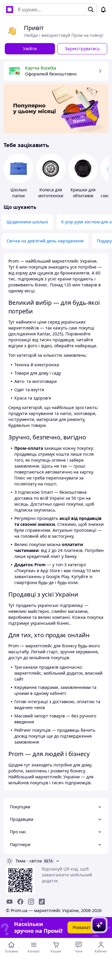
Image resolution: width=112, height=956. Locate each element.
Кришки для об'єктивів (83, 192)
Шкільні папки (18, 192)
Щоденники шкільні (27, 222)
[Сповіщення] (103, 9)
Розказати (83, 927)
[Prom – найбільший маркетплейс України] (9, 9)
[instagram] (31, 901)
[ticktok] (41, 901)
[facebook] (20, 901)
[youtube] (9, 901)
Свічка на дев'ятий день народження (45, 241)
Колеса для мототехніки (50, 192)
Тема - (29, 861)
